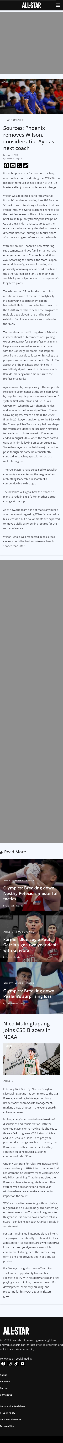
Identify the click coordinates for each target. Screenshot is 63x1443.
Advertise (5, 1381)
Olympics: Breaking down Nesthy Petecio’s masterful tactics (30, 893)
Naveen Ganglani (14, 158)
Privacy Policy (7, 1412)
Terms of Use (7, 1426)
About (3, 1374)
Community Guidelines (12, 1406)
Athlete (8, 880)
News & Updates (13, 120)
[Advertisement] (31, 43)
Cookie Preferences (10, 1419)
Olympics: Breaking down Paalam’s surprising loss (28, 993)
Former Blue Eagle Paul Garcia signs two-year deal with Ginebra (29, 944)
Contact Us (6, 1394)
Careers (4, 1388)
